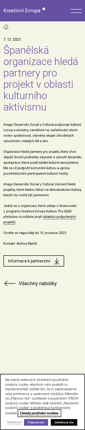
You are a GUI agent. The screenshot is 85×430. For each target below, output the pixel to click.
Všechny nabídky (38, 283)
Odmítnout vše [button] (64, 422)
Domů (6, 26)
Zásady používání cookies (39, 413)
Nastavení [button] (14, 422)
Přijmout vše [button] (36, 422)
